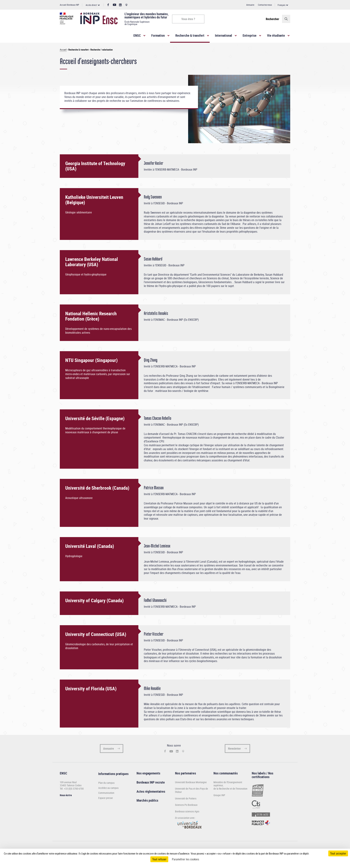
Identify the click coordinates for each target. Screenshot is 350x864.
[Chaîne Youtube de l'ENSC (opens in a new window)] (114, 5)
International (223, 35)
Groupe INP (219, 795)
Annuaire (250, 4)
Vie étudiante (276, 35)
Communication (106, 792)
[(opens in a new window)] (189, 830)
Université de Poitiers (185, 798)
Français (281, 4)
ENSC (137, 35)
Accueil (63, 49)
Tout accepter (338, 853)
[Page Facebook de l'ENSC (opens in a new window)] (108, 4)
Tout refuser (159, 859)
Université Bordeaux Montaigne (191, 782)
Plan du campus (106, 782)
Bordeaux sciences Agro (187, 811)
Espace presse (105, 798)
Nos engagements (148, 773)
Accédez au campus (108, 788)
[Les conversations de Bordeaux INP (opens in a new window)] (126, 5)
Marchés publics (147, 800)
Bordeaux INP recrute (151, 782)
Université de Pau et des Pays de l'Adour (191, 790)
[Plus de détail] (317, 853)
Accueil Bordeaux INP (69, 5)
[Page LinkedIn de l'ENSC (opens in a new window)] (120, 5)
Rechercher (272, 19)
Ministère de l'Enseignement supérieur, (227, 783)
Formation (158, 35)
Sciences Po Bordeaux (186, 805)
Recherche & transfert (189, 35)
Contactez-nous (265, 4)
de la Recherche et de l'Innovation (230, 788)
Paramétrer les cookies (185, 859)
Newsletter (234, 749)
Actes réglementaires (151, 791)
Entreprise (249, 35)
